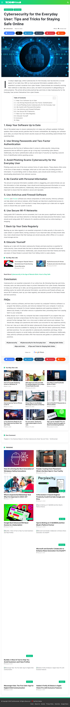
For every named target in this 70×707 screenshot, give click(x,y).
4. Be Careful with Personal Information (27, 107)
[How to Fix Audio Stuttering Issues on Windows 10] (13, 375)
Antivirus (7, 199)
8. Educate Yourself (21, 116)
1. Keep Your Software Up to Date (26, 100)
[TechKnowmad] (13, 2)
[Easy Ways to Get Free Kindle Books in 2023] (56, 375)
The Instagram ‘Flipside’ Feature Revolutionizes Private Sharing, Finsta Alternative (24, 264)
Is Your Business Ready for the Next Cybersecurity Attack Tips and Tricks (13, 423)
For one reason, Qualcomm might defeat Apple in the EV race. (34, 423)
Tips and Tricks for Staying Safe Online (42, 346)
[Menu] (2, 3)
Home (32, 704)
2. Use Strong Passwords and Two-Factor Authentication (33, 103)
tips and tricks (20, 346)
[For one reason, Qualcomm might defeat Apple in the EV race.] (35, 414)
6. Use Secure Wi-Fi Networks (24, 111)
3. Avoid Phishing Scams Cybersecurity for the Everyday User (35, 105)
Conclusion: (19, 118)
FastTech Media (37, 701)
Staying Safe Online (56, 342)
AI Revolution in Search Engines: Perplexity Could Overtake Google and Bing (50, 497)
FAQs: (17, 120)
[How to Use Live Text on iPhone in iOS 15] (13, 396)
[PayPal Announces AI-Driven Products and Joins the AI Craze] (41, 263)
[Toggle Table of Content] (53, 98)
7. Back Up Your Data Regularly (25, 113)
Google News (64, 704)
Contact (43, 704)
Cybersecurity (8, 9)
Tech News (17, 9)
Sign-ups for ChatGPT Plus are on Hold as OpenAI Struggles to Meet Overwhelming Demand (56, 423)
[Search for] (68, 3)
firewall (15, 199)
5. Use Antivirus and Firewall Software (27, 109)
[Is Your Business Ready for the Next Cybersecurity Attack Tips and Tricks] (13, 414)
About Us (37, 704)
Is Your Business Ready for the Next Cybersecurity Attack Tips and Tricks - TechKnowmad (33, 439)
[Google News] (39, 352)
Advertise (57, 704)
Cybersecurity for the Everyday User (33, 342)
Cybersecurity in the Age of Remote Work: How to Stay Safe (30, 274)
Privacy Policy (50, 704)
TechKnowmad (9, 28)
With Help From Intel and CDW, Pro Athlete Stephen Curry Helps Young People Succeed (35, 384)
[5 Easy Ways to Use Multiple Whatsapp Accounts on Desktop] (35, 396)
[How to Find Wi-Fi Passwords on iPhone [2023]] (56, 396)
